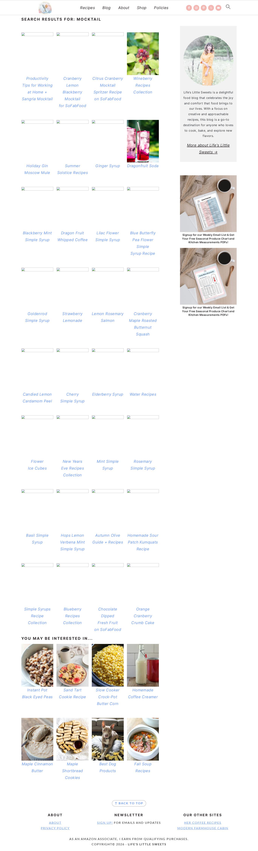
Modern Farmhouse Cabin (202, 828)
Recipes (87, 7)
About (123, 7)
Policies (161, 7)
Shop (142, 7)
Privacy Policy (55, 828)
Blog (106, 7)
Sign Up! (105, 822)
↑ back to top (129, 803)
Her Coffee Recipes (202, 822)
